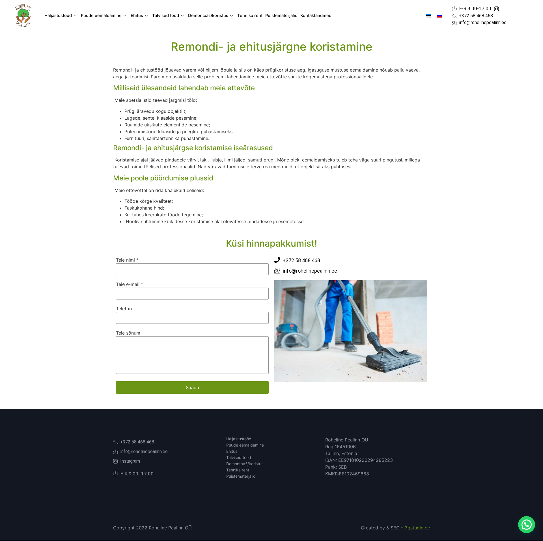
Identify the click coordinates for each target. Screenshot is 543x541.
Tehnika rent (249, 15)
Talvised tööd (165, 15)
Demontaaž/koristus (208, 15)
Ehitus (137, 15)
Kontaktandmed (315, 15)
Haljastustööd (58, 15)
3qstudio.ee (417, 528)
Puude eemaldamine (101, 15)
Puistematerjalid (281, 15)
